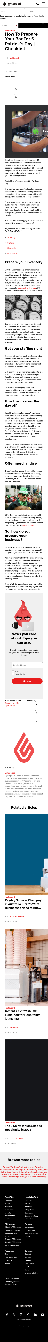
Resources (9, 1251)
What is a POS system (13, 1227)
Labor (4, 1172)
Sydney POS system (12, 1230)
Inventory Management (10, 1214)
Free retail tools (11, 1257)
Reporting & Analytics (36, 1174)
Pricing (7, 1203)
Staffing (10, 243)
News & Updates (9, 1174)
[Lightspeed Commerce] (11, 4)
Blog (6, 1254)
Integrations (29, 1210)
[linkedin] (35, 1314)
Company (29, 1251)
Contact (28, 1254)
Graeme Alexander (17, 916)
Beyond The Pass (11, 1167)
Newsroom (29, 1270)
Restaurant (10, 30)
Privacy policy (24, 1326)
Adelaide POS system (13, 1242)
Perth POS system (12, 1245)
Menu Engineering (39, 1172)
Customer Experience (35, 1167)
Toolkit (27, 1237)
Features (8, 1200)
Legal (27, 1267)
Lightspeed (14, 58)
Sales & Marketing (10, 1177)
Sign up (27, 681)
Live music (11, 248)
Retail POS (9, 1197)
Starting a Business (27, 1177)
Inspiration (23, 1169)
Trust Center (29, 1264)
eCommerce (9, 1210)
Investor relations (31, 1273)
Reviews (28, 1257)
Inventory (11, 237)
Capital (22, 1167)
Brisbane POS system (13, 1239)
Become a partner (31, 1234)
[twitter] (14, 1314)
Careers (28, 1260)
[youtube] (42, 1314)
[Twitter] (16, 89)
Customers (9, 1218)
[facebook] (7, 1314)
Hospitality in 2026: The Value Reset (12, 1283)
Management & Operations (12, 704)
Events (7, 1264)
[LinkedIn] (16, 98)
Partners (28, 1224)
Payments (21, 1174)
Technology (41, 1177)
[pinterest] (28, 1314)
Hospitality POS (31, 1197)
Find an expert (30, 1230)
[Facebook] (16, 81)
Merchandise (12, 253)
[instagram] (21, 1314)
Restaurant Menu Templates (31, 1217)
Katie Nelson (15, 1027)
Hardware (8, 1207)
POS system (10, 1224)
